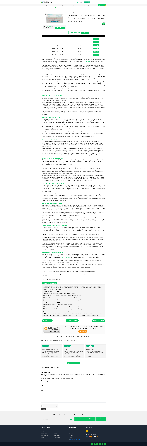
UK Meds (79, 5)
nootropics (87, 61)
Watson (72, 348)
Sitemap (42, 437)
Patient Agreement (72, 320)
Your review (44, 395)
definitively (81, 59)
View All (57, 14)
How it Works (56, 430)
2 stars (42, 383)
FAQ (84, 5)
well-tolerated (94, 194)
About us (42, 430)
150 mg (85, 32)
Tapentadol (54, 11)
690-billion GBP (73, 232)
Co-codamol (55, 13)
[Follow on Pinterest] (97, 444)
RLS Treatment (71, 435)
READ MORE (83, 331)
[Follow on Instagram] (100, 444)
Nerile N (50, 348)
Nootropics (72, 5)
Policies (55, 433)
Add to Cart (96, 39)
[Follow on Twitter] (95, 444)
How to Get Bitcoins (57, 437)
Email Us (80, 420)
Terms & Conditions (44, 431)
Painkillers (55, 5)
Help (90, 420)
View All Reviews (74, 363)
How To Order (47, 320)
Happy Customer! (90, 349)
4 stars (45, 383)
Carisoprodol (55, 12)
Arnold (94, 348)
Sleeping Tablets (65, 257)
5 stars (47, 383)
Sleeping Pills (47, 5)
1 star (41, 383)
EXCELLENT (66, 349)
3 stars (44, 383)
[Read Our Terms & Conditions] (103, 23)
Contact (92, 5)
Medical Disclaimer (98, 320)
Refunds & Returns (44, 433)
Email (42, 390)
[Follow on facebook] (92, 444)
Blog (88, 5)
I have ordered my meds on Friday (50, 349)
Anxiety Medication (63, 5)
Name (42, 385)
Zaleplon (46, 11)
